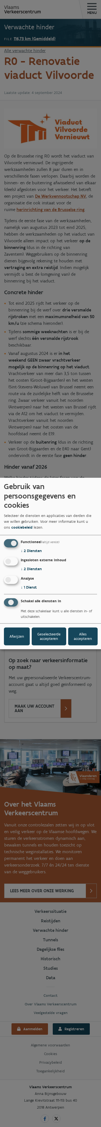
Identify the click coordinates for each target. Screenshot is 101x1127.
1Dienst (29, 587)
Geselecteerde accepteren (49, 636)
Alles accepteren (83, 636)
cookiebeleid (22, 527)
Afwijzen (17, 636)
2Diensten (31, 550)
